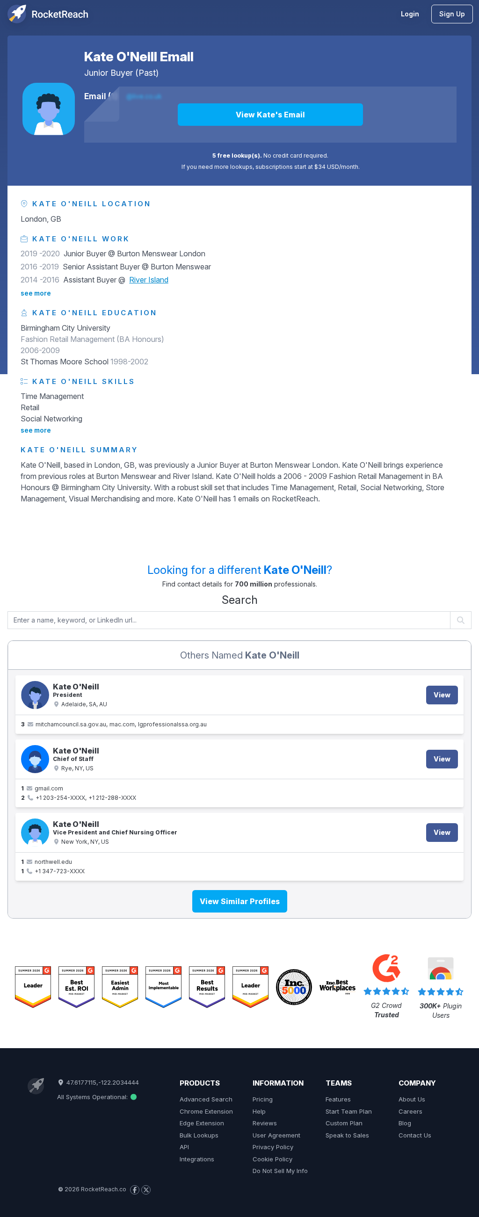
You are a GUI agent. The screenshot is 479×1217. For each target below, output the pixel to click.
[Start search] (461, 620)
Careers (410, 1111)
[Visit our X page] (146, 1190)
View (442, 695)
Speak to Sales (347, 1135)
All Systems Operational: (93, 1097)
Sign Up (452, 14)
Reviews (265, 1123)
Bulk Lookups (199, 1135)
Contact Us (415, 1135)
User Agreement (276, 1135)
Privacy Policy (273, 1147)
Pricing (263, 1099)
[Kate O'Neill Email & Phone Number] (35, 759)
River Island (148, 279)
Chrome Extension (206, 1111)
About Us (412, 1099)
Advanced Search (206, 1099)
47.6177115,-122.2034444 (102, 1082)
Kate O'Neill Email (139, 57)
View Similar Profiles (240, 901)
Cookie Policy (272, 1159)
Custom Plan (344, 1123)
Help (259, 1111)
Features (338, 1099)
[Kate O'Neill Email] (48, 109)
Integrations (197, 1159)
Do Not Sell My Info (280, 1170)
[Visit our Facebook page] (134, 1190)
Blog (405, 1123)
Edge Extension (202, 1123)
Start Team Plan (349, 1111)
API (184, 1147)
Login (410, 14)
